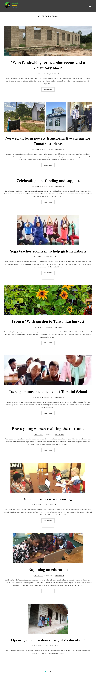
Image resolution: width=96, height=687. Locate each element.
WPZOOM (89, 681)
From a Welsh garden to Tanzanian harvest (48, 321)
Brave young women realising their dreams (48, 428)
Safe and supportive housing (48, 499)
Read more (49, 89)
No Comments (59, 74)
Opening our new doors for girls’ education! (48, 640)
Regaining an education (48, 569)
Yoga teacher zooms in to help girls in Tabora (48, 251)
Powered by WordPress (10, 681)
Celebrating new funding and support (48, 180)
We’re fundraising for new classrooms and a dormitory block (48, 65)
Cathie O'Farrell (38, 74)
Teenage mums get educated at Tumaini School (48, 391)
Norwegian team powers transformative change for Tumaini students (47, 140)
